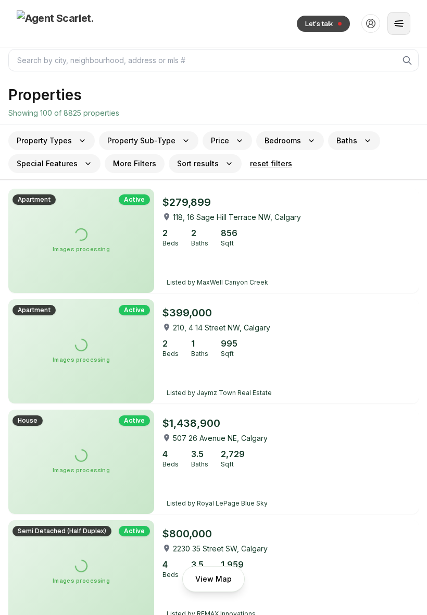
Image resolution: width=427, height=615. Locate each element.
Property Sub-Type (141, 140)
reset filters (271, 163)
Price (220, 140)
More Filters (134, 163)
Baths (346, 140)
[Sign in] (370, 23)
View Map (213, 578)
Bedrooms (283, 140)
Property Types (44, 140)
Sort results (198, 163)
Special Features (47, 163)
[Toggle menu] (398, 23)
